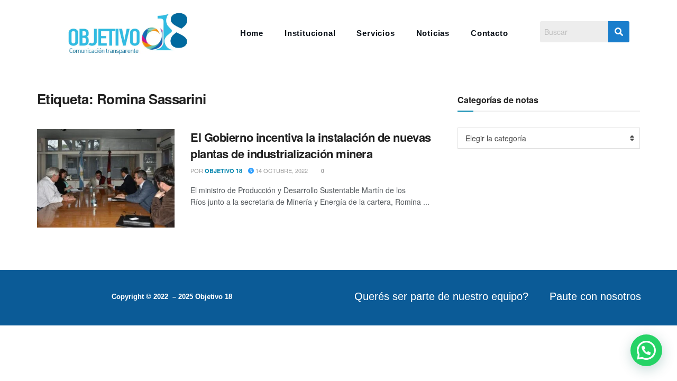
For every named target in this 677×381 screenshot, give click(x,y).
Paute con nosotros (595, 296)
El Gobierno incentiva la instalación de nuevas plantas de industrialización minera (310, 145)
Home (251, 33)
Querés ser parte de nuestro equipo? (441, 296)
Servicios (375, 33)
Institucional (310, 33)
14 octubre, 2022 (281, 170)
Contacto (489, 33)
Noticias (433, 33)
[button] (646, 350)
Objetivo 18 (223, 171)
